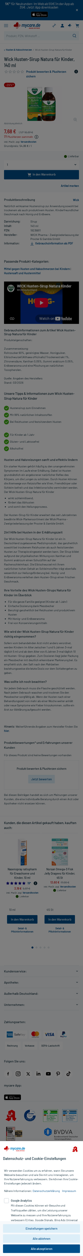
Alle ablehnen (41, 1238)
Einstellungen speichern (41, 1228)
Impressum (69, 1191)
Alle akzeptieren (41, 1249)
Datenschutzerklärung (46, 1191)
